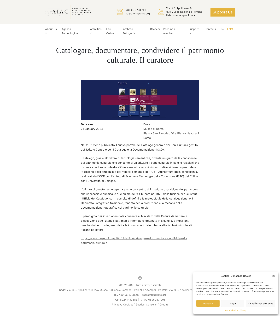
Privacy (242, 310)
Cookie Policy (231, 310)
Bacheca (155, 29)
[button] (273, 276)
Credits (163, 304)
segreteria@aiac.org (138, 13)
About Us (51, 29)
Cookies (128, 304)
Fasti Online (110, 31)
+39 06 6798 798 (136, 10)
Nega (233, 303)
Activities (95, 29)
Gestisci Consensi (146, 304)
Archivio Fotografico (130, 31)
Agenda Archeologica (70, 31)
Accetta (208, 303)
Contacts (210, 29)
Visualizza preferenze (260, 303)
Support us (223, 12)
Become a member (169, 31)
